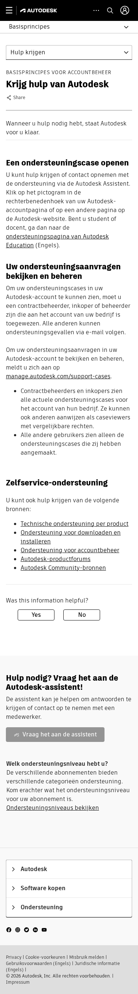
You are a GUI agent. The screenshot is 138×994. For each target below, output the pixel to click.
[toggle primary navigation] (13, 10)
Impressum (18, 982)
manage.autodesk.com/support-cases (58, 376)
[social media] (26, 929)
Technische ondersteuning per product (74, 524)
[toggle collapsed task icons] (96, 10)
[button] (64, 27)
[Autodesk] (39, 10)
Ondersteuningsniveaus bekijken (52, 808)
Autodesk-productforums (56, 559)
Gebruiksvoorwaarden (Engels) (38, 963)
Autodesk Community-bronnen (63, 568)
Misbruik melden (86, 957)
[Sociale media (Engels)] (26, 929)
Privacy (13, 957)
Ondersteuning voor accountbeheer (70, 550)
